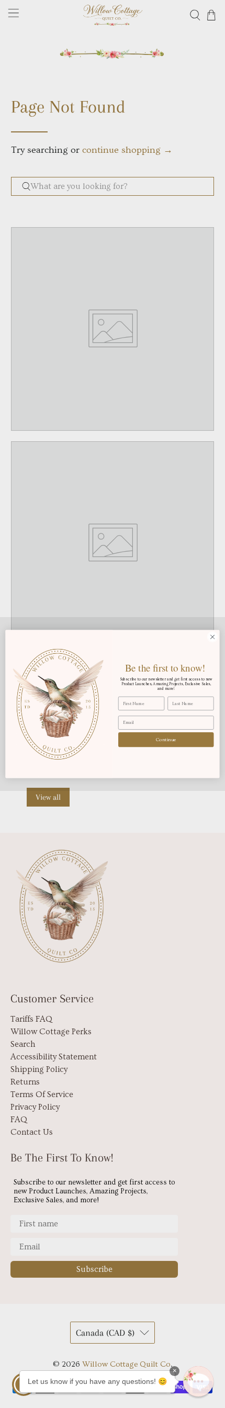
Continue (166, 739)
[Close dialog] (212, 637)
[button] (198, 1381)
